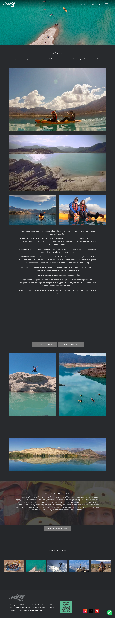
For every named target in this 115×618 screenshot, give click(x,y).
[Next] (109, 566)
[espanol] (66, 602)
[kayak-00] (57, 69)
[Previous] (5, 566)
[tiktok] (100, 4)
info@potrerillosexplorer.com (31, 610)
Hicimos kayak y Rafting (57, 493)
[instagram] (96, 4)
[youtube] (97, 611)
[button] (109, 612)
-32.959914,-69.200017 (21, 607)
